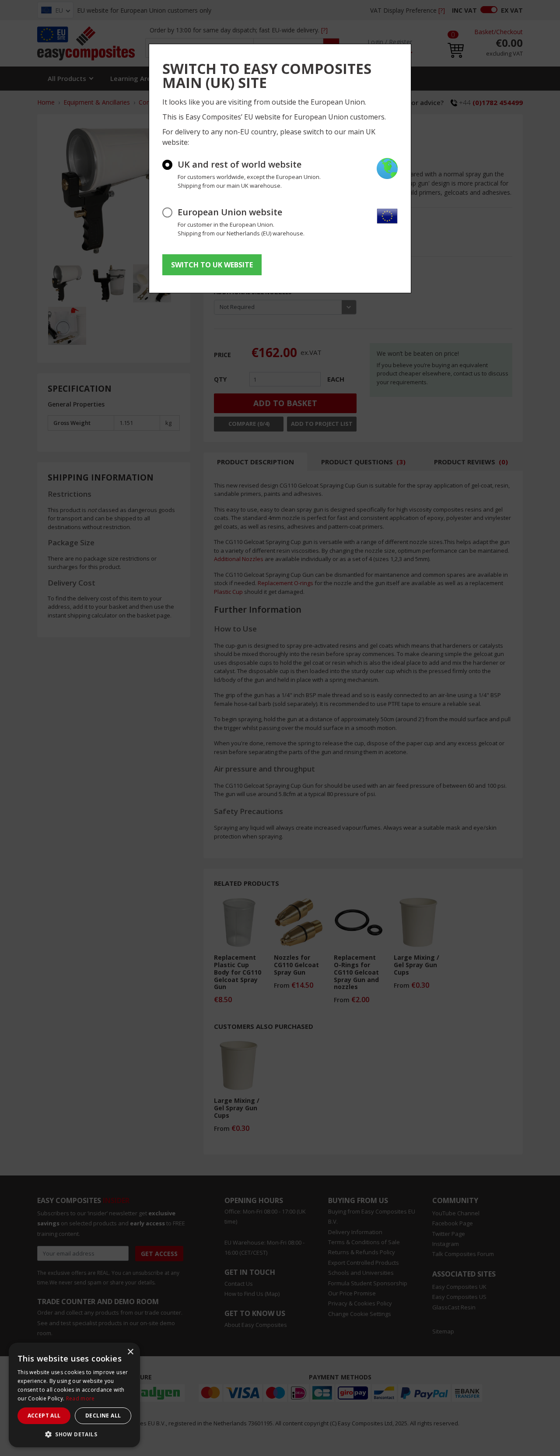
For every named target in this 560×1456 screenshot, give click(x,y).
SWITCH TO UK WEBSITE (212, 265)
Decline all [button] (103, 1415)
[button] (74, 1434)
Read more (80, 1398)
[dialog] (74, 1395)
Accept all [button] (44, 1415)
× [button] (130, 1352)
